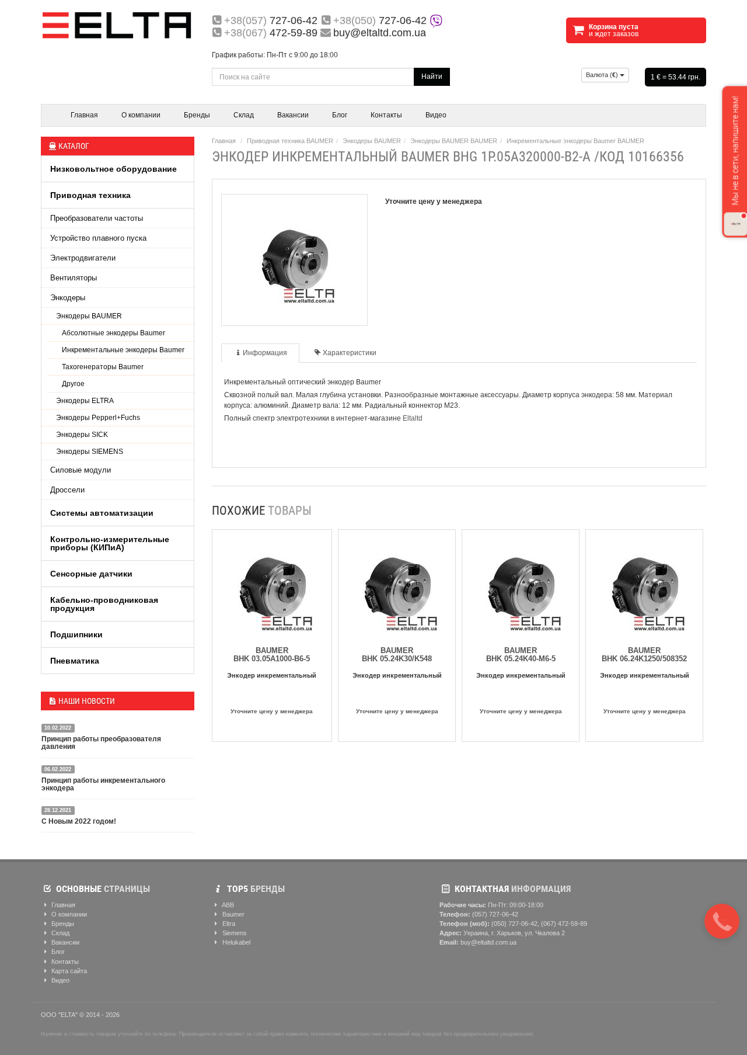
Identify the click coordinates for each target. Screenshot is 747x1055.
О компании (140, 115)
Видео (435, 115)
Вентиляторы (73, 277)
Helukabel (235, 942)
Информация (265, 353)
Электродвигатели (83, 258)
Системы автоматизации (101, 513)
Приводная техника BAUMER (290, 140)
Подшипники (76, 634)
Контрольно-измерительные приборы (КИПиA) (109, 543)
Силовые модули (80, 470)
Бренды (197, 115)
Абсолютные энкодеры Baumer (113, 333)
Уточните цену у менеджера (272, 711)
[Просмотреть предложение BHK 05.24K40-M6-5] (520, 586)
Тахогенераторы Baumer (103, 367)
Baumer (233, 914)
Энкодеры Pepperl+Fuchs (98, 418)
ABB (227, 904)
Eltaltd (413, 418)
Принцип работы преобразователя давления (101, 743)
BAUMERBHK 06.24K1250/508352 (644, 654)
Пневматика (74, 660)
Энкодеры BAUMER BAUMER (453, 140)
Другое (73, 384)
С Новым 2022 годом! (78, 821)
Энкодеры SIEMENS (89, 451)
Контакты (386, 115)
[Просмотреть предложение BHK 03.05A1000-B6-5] (272, 586)
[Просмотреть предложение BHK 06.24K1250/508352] (644, 586)
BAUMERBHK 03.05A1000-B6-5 (271, 654)
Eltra (228, 923)
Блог (339, 115)
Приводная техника (90, 195)
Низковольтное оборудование (113, 168)
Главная (84, 115)
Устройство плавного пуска (98, 238)
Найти (431, 76)
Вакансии (293, 115)
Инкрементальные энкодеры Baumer (123, 350)
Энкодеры (67, 297)
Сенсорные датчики (91, 573)
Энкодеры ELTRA (85, 401)
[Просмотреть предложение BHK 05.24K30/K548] (397, 586)
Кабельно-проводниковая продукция (104, 604)
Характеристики (349, 353)
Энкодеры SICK (82, 435)
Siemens (234, 932)
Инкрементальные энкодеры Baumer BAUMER (575, 140)
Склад (243, 115)
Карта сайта (68, 970)
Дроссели (67, 489)
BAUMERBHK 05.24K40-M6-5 (521, 654)
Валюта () (603, 74)
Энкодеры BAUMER (89, 316)
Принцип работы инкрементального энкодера (103, 784)
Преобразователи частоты (96, 218)
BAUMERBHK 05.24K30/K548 (397, 654)
